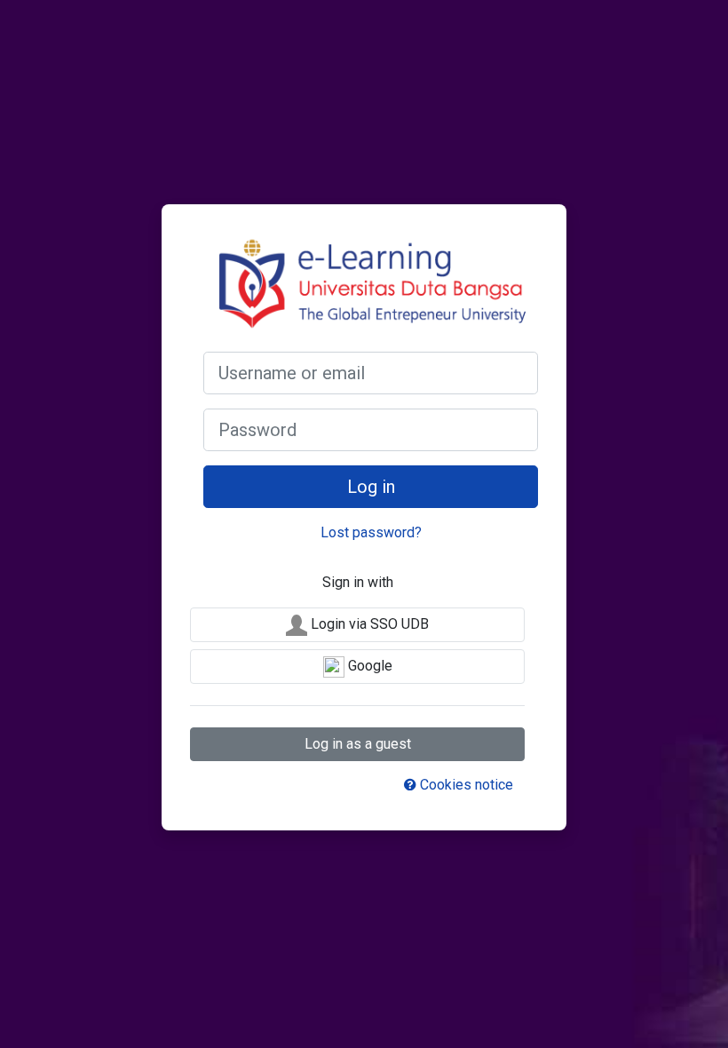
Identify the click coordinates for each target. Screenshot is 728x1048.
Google (368, 665)
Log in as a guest (358, 743)
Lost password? (371, 532)
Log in (371, 486)
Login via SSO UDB (368, 623)
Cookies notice (464, 784)
